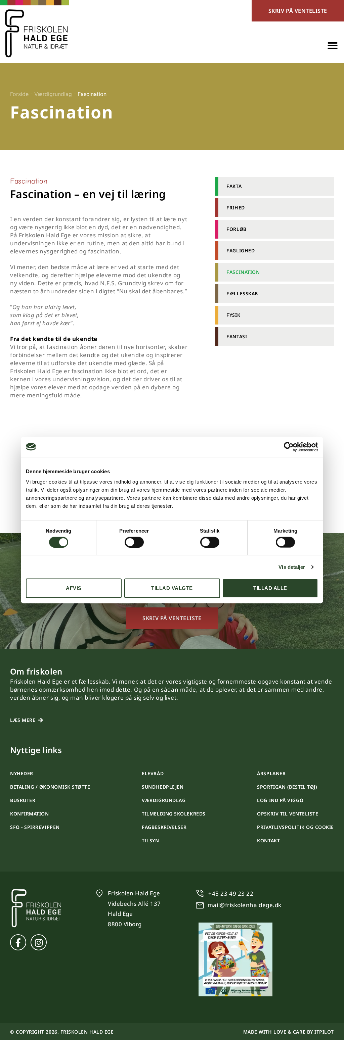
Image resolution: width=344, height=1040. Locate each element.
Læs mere (22, 720)
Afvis (74, 588)
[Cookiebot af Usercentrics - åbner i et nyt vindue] (288, 447)
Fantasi (236, 336)
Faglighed (240, 250)
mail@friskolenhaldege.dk (245, 905)
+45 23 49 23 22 (230, 893)
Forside (19, 94)
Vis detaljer (291, 566)
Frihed (235, 207)
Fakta (234, 186)
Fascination (243, 272)
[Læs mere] (40, 720)
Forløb (236, 229)
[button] (333, 46)
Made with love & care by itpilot (288, 1032)
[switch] (134, 542)
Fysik (233, 315)
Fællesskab (242, 293)
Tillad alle (270, 588)
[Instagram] (39, 942)
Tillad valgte (172, 588)
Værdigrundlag (53, 94)
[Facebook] (18, 942)
